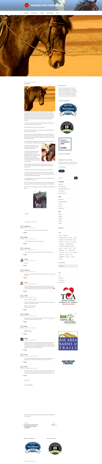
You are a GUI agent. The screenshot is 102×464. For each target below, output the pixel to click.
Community (65, 235)
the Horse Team (34, 12)
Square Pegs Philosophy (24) (63, 188)
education (70, 237)
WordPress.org (61, 282)
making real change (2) (62, 201)
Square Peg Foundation (47, 5)
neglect (60, 248)
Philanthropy (61, 250)
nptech (70, 248)
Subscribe (61, 171)
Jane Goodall (61, 243)
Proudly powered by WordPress (30, 461)
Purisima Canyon (72, 250)
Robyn (25, 326)
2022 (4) (60, 223)
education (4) (60, 199)
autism (60, 235)
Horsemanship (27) (62, 186)
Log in (59, 275)
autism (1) (60, 205)
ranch (66, 252)
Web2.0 (60, 258)
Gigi (74, 239)
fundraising (61, 239)
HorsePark (61, 241)
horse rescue (67, 241)
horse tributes (73, 241)
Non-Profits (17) (61, 191)
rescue (70, 252)
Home (57, 12)
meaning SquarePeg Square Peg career (66, 246)
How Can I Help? (50, 12)
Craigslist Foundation (63, 237)
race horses (61, 252)
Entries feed (60, 277)
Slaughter (75, 252)
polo (66, 250)
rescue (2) (60, 203)
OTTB (74, 248)
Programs (26, 12)
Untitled (72, 256)
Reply (25, 232)
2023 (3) (60, 220)
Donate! (60, 228)
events (75, 237)
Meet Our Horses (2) (62, 193)
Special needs (61, 254)
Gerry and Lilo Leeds (68, 239)
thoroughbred (61, 256)
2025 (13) (60, 216)
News (27, 213)
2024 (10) (60, 218)
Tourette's (68, 256)
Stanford (67, 254)
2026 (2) (60, 214)
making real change (69, 243)
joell (29, 380)
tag (71, 254)
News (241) (60, 184)
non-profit (65, 248)
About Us (42, 12)
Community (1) (61, 208)
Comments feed (61, 280)
